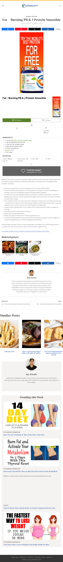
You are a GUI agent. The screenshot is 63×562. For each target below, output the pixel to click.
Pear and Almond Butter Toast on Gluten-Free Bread (53, 353)
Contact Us (49, 557)
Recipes (34, 16)
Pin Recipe (47, 120)
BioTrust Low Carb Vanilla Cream (21, 140)
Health (6, 505)
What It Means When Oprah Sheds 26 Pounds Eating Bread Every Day (29, 508)
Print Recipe (17, 120)
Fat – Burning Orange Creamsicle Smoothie (16, 303)
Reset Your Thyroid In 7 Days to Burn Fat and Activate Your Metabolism (30, 471)
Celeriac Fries (9, 351)
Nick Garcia (26, 23)
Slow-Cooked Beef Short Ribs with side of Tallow (31, 352)
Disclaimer (38, 557)
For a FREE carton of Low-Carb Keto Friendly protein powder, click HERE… (26, 231)
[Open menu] (59, 5)
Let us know (30, 172)
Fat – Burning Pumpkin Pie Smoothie (49, 303)
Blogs (43, 557)
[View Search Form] (3, 6)
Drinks (28, 16)
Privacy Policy (15, 557)
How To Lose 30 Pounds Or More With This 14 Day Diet (24, 435)
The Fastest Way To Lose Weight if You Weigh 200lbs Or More (26, 544)
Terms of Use (23, 557)
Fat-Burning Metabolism (12, 432)
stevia (7, 150)
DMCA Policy (31, 557)
